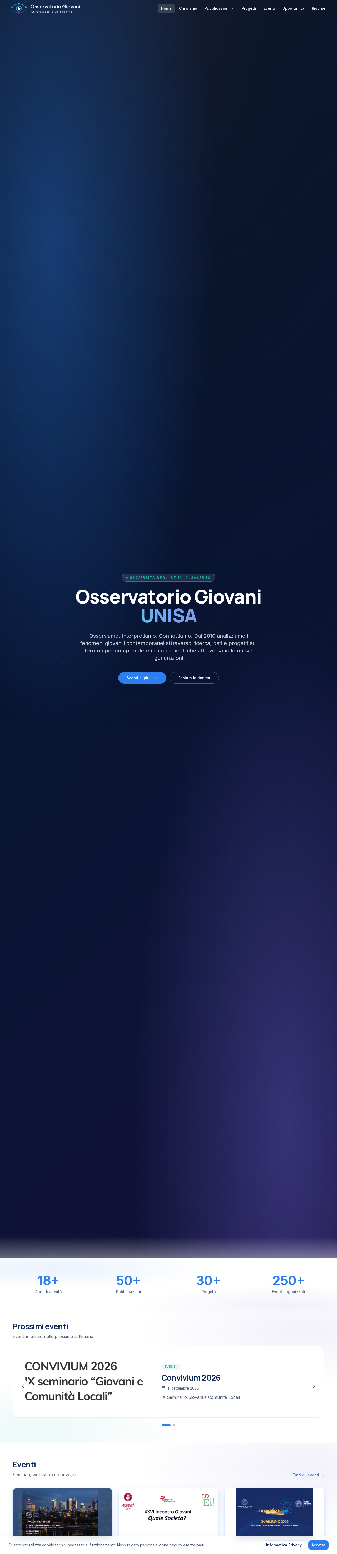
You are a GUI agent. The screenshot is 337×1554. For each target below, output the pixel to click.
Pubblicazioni (217, 8)
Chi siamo (188, 8)
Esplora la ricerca (194, 678)
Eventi (269, 8)
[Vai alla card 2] (174, 1425)
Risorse (318, 8)
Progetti (249, 8)
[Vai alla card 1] (166, 1425)
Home (166, 8)
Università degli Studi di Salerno (170, 578)
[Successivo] (314, 1386)
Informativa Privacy (284, 1545)
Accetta (318, 1545)
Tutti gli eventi (306, 1475)
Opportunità (293, 8)
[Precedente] (23, 1386)
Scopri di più (138, 678)
